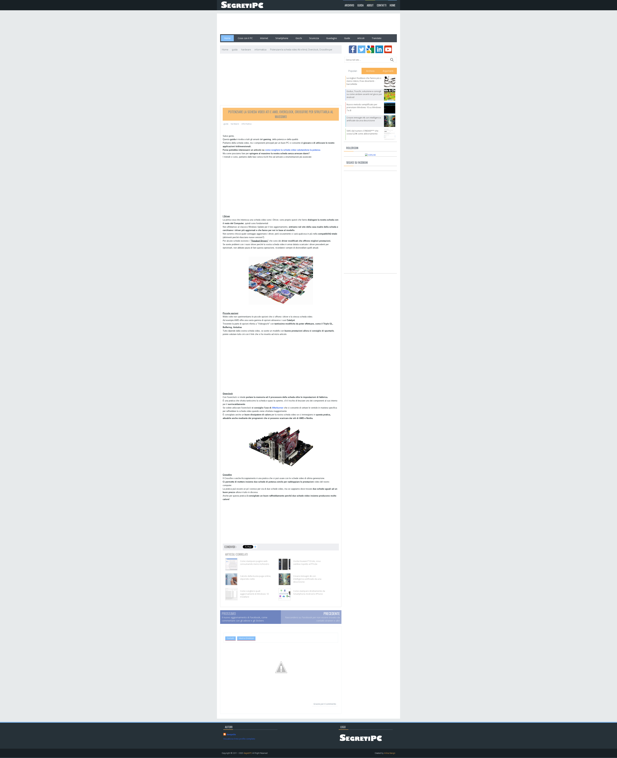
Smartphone (281, 38)
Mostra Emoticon (246, 638)
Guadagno (331, 38)
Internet (264, 38)
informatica (246, 124)
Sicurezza (314, 38)
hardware (235, 124)
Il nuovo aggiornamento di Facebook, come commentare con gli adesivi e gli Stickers (244, 619)
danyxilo (231, 734)
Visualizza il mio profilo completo (239, 738)
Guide (347, 38)
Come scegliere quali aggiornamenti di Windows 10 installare (254, 594)
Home (392, 5)
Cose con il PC (245, 38)
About (370, 5)
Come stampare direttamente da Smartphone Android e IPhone (309, 592)
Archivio (349, 5)
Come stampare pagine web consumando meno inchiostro (254, 562)
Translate (376, 38)
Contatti (381, 5)
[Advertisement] (278, 24)
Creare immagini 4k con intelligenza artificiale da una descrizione (307, 579)
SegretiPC (248, 753)
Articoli (360, 38)
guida (226, 124)
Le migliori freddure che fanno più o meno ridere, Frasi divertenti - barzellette (364, 81)
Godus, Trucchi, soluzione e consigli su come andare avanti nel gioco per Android (364, 94)
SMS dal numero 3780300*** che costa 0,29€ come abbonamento (362, 132)
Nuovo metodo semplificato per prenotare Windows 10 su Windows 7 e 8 (364, 107)
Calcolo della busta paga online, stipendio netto (255, 577)
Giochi (298, 38)
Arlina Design (389, 753)
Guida (360, 5)
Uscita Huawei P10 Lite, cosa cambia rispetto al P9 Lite (307, 562)
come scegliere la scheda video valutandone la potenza (292, 150)
